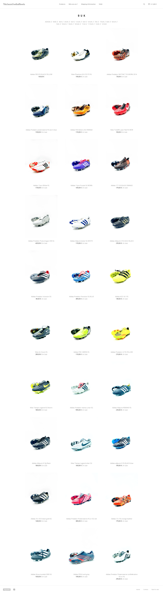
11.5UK (90, 24)
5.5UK (78, 22)
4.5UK (66, 22)
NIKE (55, 22)
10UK (70, 24)
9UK (57, 24)
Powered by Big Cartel (7, 589)
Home (138, 589)
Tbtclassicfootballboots (13, 4)
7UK (96, 22)
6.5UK (90, 22)
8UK (107, 22)
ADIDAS (48, 22)
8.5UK (114, 22)
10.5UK (77, 24)
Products (62, 4)
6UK (84, 22)
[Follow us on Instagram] (14, 590)
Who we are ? (73, 4)
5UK (72, 22)
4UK (60, 22)
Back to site (155, 589)
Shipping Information (88, 4)
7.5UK (102, 22)
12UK (97, 24)
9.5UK (64, 24)
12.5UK (104, 24)
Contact (145, 589)
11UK (84, 24)
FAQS (100, 4)
